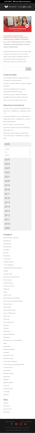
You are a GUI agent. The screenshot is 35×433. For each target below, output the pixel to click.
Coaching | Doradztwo (9, 262)
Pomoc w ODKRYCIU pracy (9, 310)
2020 (7, 180)
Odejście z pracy (7, 295)
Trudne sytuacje (7, 370)
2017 (7, 193)
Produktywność (13, 47)
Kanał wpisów (7, 406)
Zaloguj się (6, 403)
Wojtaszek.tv (6, 379)
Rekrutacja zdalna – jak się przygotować (13, 340)
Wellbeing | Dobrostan (9, 373)
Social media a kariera (8, 355)
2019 (7, 185)
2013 (7, 210)
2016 (7, 198)
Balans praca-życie (18, 42)
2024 (7, 163)
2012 (7, 215)
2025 (7, 159)
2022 (7, 172)
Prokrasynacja (7, 337)
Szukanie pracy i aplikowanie (10, 361)
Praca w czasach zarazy (9, 322)
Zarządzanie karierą (8, 388)
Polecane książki (7, 307)
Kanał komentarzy (8, 409)
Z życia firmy (6, 385)
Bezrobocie (6, 252)
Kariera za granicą (8, 280)
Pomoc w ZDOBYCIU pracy (9, 313)
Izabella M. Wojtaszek (21, 39)
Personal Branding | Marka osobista (11, 298)
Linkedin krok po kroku (9, 286)
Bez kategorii (6, 249)
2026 (7, 144)
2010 (7, 223)
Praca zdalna (6, 325)
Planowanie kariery (17, 44)
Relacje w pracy (7, 346)
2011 (7, 219)
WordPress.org (7, 412)
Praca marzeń (7, 319)
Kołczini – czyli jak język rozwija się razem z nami (15, 100)
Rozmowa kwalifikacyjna (9, 349)
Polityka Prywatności (10, 421)
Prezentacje (6, 328)
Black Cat (6, 124)
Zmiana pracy (7, 391)
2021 (7, 176)
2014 (7, 206)
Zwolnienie (6, 394)
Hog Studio (29, 421)
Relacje (5, 343)
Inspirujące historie (8, 274)
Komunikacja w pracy (8, 283)
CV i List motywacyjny (8, 265)
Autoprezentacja (7, 240)
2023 (7, 168)
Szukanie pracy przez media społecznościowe (14, 364)
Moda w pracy (7, 289)
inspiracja (6, 271)
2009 (7, 228)
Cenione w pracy (7, 258)
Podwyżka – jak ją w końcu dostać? (16, 124)
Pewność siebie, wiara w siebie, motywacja (13, 301)
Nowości (5, 292)
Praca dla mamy (7, 316)
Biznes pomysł (7, 255)
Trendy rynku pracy (8, 367)
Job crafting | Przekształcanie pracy (11, 277)
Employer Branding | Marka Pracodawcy (12, 268)
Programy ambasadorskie (9, 334)
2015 (7, 202)
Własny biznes (7, 376)
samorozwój (6, 352)
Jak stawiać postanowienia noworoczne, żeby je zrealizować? (16, 36)
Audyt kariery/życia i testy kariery (11, 237)
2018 (7, 189)
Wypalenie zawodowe (8, 382)
